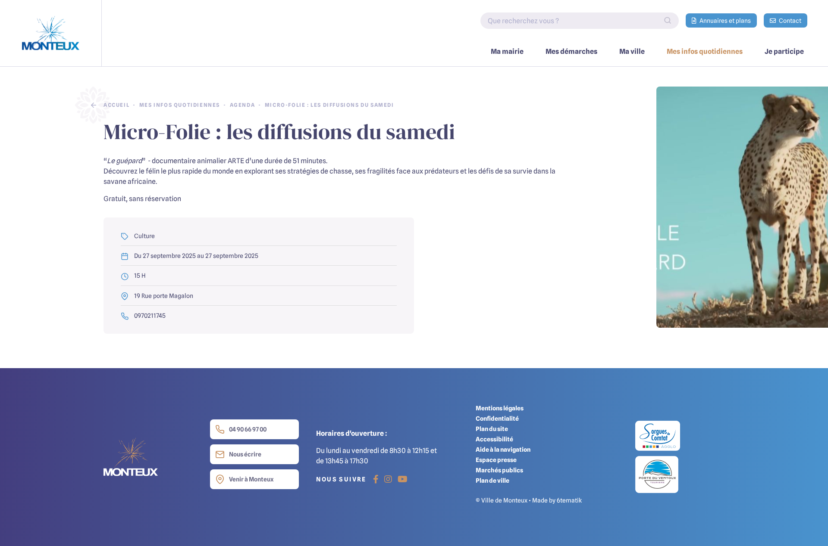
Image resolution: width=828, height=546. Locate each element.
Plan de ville (492, 480)
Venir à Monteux (251, 479)
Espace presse (496, 459)
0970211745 (149, 315)
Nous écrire (245, 454)
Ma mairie (507, 51)
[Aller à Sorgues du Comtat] (657, 438)
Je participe (784, 51)
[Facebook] (376, 479)
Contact (789, 20)
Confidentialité (497, 418)
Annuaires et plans (724, 20)
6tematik (569, 500)
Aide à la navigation (503, 449)
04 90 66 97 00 (248, 429)
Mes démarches (571, 51)
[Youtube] (403, 479)
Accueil (116, 105)
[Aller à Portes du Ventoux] (656, 474)
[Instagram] (388, 479)
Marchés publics (499, 470)
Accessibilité (494, 439)
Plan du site (492, 428)
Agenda (242, 105)
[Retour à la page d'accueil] (51, 33)
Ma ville (632, 51)
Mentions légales (500, 408)
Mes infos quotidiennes (705, 51)
